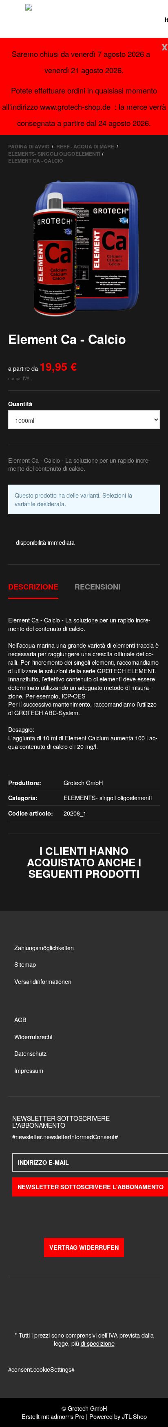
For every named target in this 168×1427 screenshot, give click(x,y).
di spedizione (98, 1343)
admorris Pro (67, 1416)
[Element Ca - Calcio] (84, 248)
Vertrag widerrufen (84, 1247)
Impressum (28, 1070)
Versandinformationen (42, 981)
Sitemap (25, 964)
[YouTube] (84, 1214)
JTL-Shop (134, 1416)
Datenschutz (30, 1053)
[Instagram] (99, 1214)
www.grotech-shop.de (75, 106)
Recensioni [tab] (97, 586)
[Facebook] (68, 1214)
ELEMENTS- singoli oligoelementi (108, 797)
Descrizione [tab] (33, 586)
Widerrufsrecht (33, 1036)
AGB (20, 1019)
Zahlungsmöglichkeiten (44, 947)
